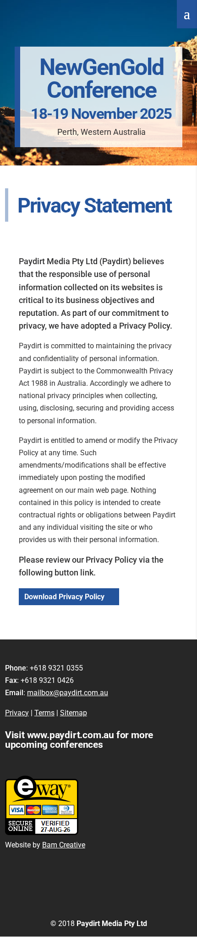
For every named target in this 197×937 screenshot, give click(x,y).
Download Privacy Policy (64, 596)
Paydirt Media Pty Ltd (112, 923)
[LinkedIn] (122, 908)
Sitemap (73, 712)
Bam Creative (63, 845)
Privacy (17, 712)
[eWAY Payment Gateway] (41, 832)
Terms (44, 712)
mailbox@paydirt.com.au (67, 692)
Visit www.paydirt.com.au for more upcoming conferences (79, 739)
